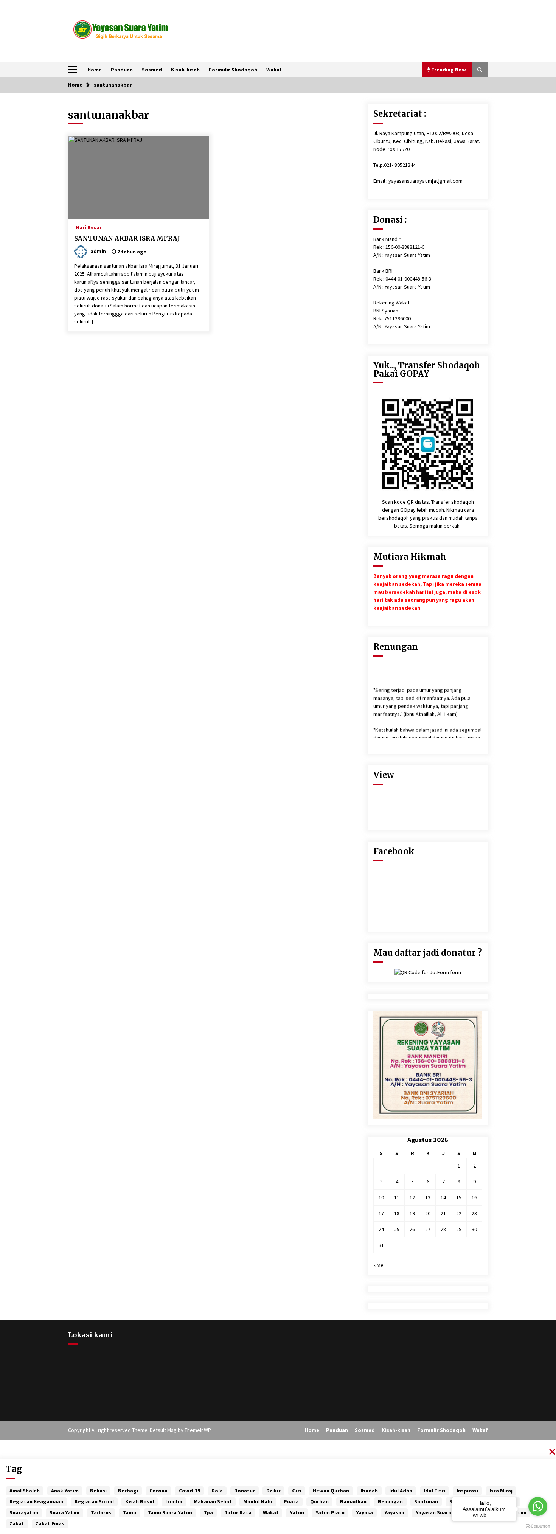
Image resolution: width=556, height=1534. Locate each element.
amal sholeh (24, 1490)
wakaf (270, 1512)
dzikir (273, 1490)
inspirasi (467, 1490)
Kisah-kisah (185, 69)
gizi (296, 1490)
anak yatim (65, 1490)
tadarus (101, 1512)
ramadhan (353, 1501)
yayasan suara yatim (441, 1512)
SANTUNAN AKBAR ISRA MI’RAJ (127, 238)
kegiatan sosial (94, 1501)
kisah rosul (139, 1501)
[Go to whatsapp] (537, 1506)
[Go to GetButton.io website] (538, 1526)
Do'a (217, 1490)
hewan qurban (331, 1490)
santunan (426, 1501)
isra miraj (501, 1490)
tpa (208, 1512)
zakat (16, 1523)
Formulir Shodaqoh (233, 69)
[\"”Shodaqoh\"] (427, 442)
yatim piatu (330, 1512)
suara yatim (64, 1512)
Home (94, 69)
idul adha (400, 1490)
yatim (297, 1512)
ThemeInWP (198, 1430)
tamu (129, 1512)
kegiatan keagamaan (36, 1501)
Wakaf (274, 69)
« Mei (379, 1265)
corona (158, 1490)
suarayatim (23, 1512)
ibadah (369, 1490)
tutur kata (238, 1512)
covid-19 (189, 1490)
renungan (390, 1501)
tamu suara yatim (170, 1512)
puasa (291, 1501)
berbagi (128, 1490)
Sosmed (152, 69)
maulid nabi (257, 1501)
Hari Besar (89, 227)
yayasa (364, 1512)
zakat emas (50, 1523)
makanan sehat (213, 1501)
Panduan (122, 69)
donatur (244, 1490)
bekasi (98, 1490)
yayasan (394, 1512)
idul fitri (434, 1490)
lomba (173, 1501)
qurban (319, 1501)
